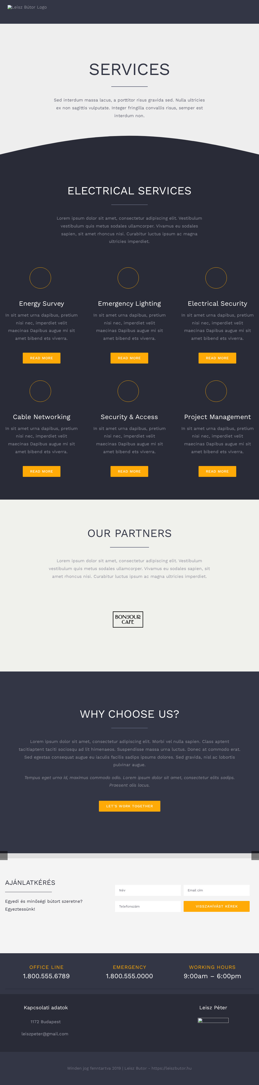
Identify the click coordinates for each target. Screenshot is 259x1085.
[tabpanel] (129, 775)
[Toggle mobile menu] (249, 16)
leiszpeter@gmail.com (45, 1033)
